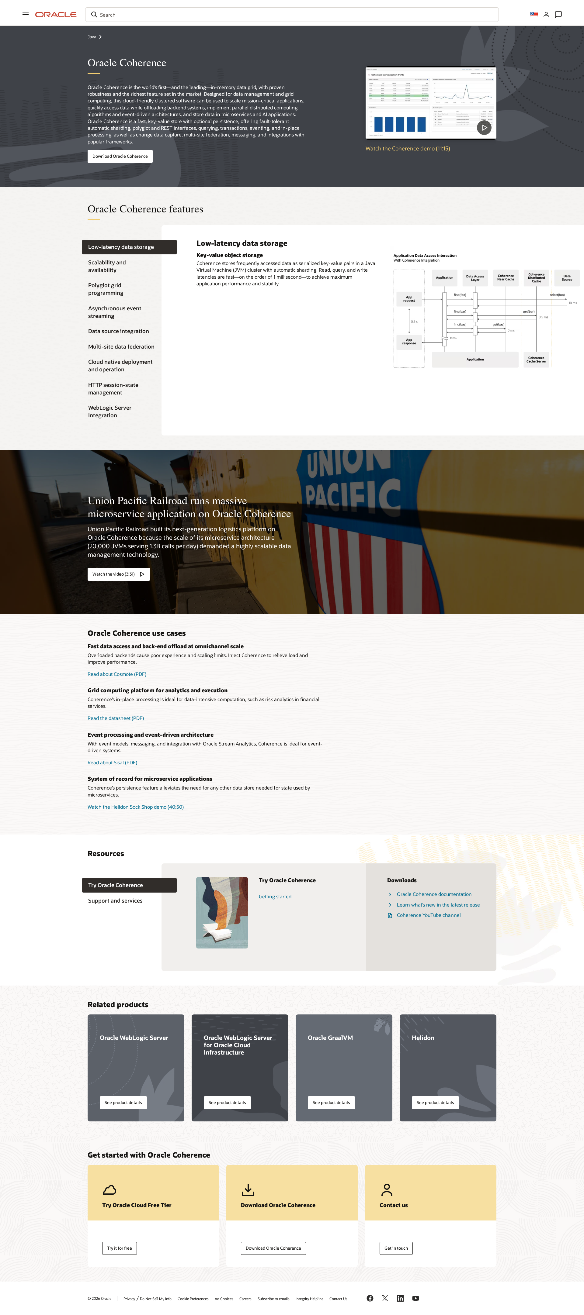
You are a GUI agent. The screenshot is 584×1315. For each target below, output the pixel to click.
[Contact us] (558, 14)
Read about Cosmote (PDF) (117, 674)
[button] (25, 14)
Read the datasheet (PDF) (116, 718)
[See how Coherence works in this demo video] (431, 103)
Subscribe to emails (274, 1298)
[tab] (129, 247)
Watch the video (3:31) (113, 574)
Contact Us (338, 1298)
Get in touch (396, 1248)
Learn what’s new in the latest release (438, 904)
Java (92, 37)
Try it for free (119, 1248)
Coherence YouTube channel (429, 915)
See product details (123, 1102)
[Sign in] (546, 14)
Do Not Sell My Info (156, 1298)
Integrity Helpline (309, 1298)
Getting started (275, 896)
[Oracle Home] (56, 15)
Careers (245, 1298)
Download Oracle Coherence (120, 156)
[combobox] (292, 14)
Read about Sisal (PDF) (112, 762)
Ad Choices (224, 1298)
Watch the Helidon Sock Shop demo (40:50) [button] (136, 807)
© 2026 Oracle (99, 1298)
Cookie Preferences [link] (193, 1298)
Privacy (129, 1298)
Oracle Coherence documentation (434, 894)
